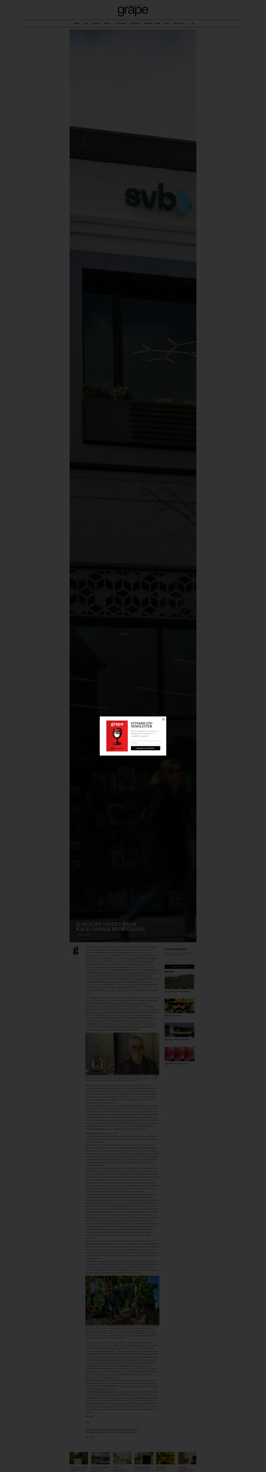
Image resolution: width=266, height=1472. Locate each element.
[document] (133, 736)
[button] (163, 719)
